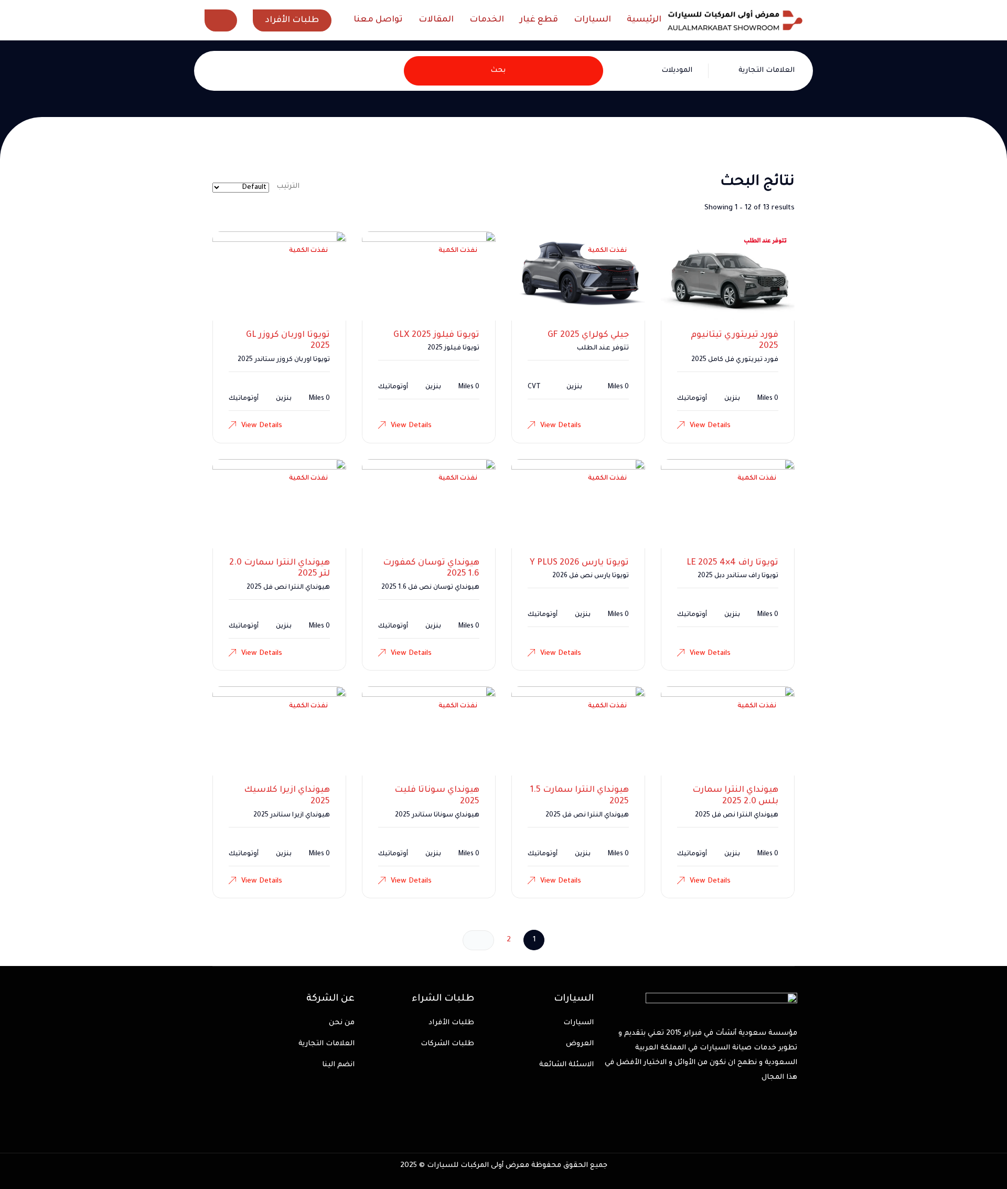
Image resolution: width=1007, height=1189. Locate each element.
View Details (710, 426)
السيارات (592, 20)
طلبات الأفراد (451, 1023)
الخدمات (486, 20)
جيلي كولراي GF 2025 (588, 335)
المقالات (436, 20)
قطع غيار (539, 20)
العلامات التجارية (326, 1044)
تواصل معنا (378, 20)
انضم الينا (338, 1065)
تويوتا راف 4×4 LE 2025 (732, 563)
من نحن (342, 1023)
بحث (498, 71)
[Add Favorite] (680, 251)
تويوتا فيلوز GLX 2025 (436, 335)
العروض (580, 1044)
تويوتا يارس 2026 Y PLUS (579, 563)
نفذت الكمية (607, 250)
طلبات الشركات (447, 1044)
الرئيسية (644, 20)
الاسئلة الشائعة (566, 1065)
